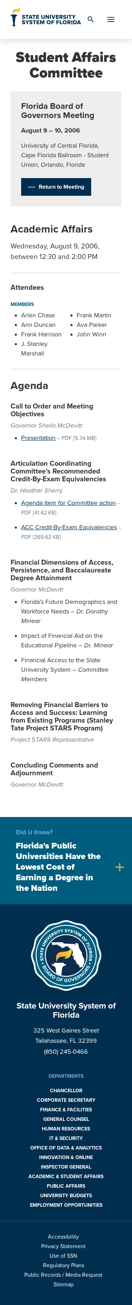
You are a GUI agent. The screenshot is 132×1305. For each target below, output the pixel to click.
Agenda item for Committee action (68, 503)
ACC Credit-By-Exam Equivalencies (69, 527)
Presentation (38, 438)
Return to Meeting (61, 186)
